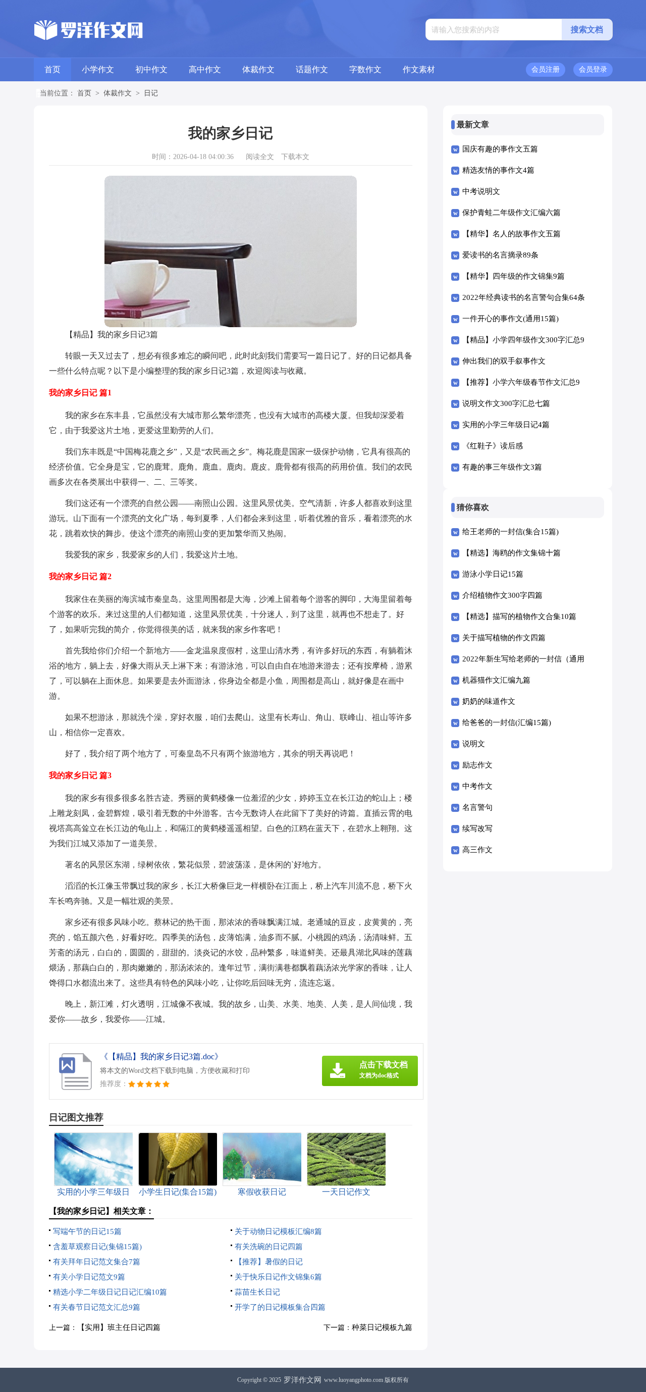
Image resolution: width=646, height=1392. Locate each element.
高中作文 (205, 69)
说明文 (473, 744)
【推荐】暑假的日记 (269, 1262)
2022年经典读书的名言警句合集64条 (523, 297)
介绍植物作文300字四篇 (502, 595)
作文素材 (419, 69)
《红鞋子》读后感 (492, 446)
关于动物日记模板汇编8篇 (278, 1231)
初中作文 (151, 69)
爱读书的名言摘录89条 (500, 255)
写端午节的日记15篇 (87, 1231)
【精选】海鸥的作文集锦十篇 (511, 553)
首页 (52, 69)
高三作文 (477, 850)
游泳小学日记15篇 (492, 574)
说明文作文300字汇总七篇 (506, 403)
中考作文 (477, 786)
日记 (151, 93)
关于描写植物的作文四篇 (504, 638)
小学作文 (98, 69)
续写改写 (477, 828)
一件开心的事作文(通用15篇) (510, 319)
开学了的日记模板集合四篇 (280, 1307)
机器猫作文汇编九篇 (496, 680)
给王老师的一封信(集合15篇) (510, 532)
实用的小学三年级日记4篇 (506, 425)
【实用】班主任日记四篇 (118, 1327)
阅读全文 (260, 157)
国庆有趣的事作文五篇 (500, 149)
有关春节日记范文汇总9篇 (96, 1307)
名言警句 (477, 807)
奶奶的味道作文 (488, 701)
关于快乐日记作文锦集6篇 (278, 1277)
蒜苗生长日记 (257, 1292)
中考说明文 (481, 191)
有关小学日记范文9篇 (89, 1277)
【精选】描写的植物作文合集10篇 (519, 616)
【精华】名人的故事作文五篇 (511, 234)
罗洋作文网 (302, 1380)
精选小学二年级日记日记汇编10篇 (110, 1292)
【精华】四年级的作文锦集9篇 (513, 276)
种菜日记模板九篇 (382, 1327)
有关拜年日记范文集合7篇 (96, 1262)
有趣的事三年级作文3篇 (502, 467)
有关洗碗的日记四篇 (269, 1247)
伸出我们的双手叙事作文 (504, 361)
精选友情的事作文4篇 (498, 170)
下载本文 (295, 157)
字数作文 (365, 69)
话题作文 (312, 69)
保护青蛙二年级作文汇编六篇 (511, 213)
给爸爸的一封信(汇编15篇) (506, 722)
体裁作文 (258, 69)
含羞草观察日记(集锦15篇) (97, 1247)
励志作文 (477, 765)
